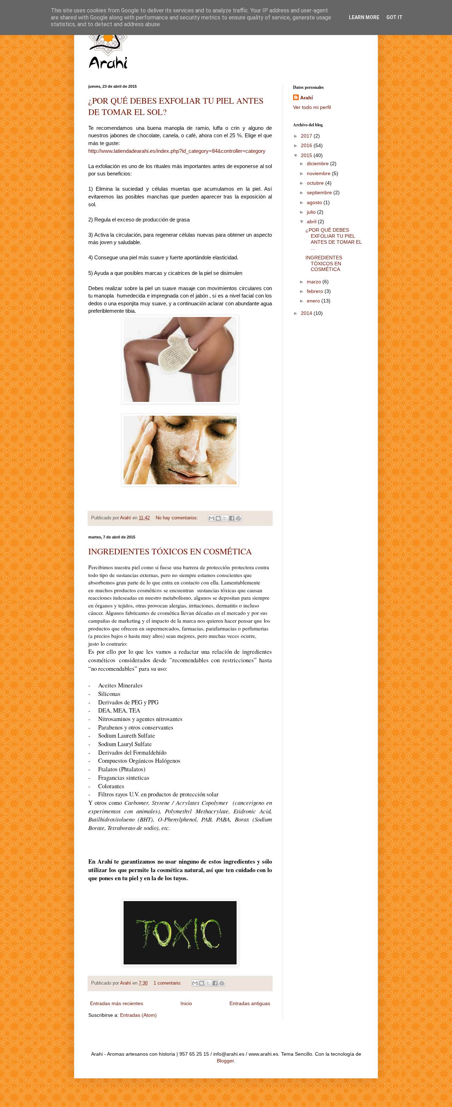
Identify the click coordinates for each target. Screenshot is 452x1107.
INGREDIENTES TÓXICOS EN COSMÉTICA (170, 551)
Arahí (306, 97)
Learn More (364, 17)
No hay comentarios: (178, 517)
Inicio (186, 1003)
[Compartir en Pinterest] (238, 518)
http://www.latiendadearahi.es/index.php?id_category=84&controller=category (177, 151)
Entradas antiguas (250, 1003)
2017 (307, 136)
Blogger (225, 1060)
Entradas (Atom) (138, 1015)
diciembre (318, 163)
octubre (316, 183)
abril (312, 221)
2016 (307, 145)
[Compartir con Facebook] (231, 518)
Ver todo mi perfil (312, 107)
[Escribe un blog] (218, 518)
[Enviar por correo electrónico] (211, 518)
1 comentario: (168, 983)
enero (314, 301)
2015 (307, 155)
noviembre (319, 173)
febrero (316, 291)
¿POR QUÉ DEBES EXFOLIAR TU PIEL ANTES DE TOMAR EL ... (333, 238)
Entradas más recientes (116, 1003)
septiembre (320, 192)
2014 (307, 313)
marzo (314, 281)
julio (312, 212)
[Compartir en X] (224, 518)
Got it (394, 17)
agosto (315, 202)
